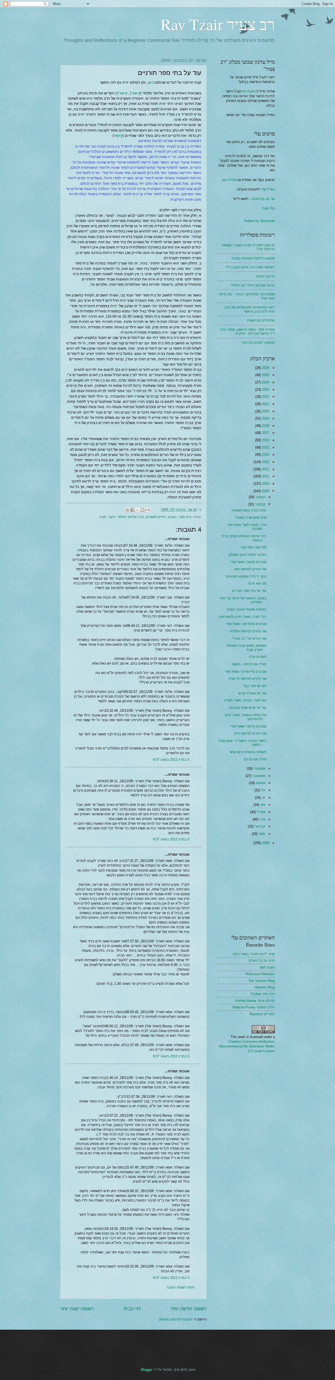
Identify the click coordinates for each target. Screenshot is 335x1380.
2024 (265, 382)
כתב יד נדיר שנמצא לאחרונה (245, 576)
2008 (265, 843)
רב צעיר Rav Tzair (218, 24)
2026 (265, 368)
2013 (265, 462)
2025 (265, 375)
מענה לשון (267, 967)
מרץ (261, 819)
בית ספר (185, 517)
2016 (265, 440)
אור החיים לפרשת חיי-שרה (247, 679)
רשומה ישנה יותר (77, 1308)
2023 (265, 390)
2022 (265, 397)
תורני (102, 517)
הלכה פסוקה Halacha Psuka (253, 1007)
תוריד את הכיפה (254, 759)
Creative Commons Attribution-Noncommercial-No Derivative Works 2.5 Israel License (247, 1046)
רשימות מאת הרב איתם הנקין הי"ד (250, 267)
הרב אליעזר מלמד (131, 517)
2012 (265, 469)
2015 (265, 447)
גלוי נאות (268, 208)
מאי (262, 805)
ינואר (261, 834)
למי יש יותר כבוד (254, 686)
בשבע (172, 517)
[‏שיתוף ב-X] (137, 510)
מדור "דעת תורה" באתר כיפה (254, 954)
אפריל (260, 812)
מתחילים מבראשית (261, 320)
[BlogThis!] (142, 510)
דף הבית (132, 1308)
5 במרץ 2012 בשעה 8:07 (171, 760)
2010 (265, 484)
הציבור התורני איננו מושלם (247, 555)
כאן (150, 82)
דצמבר (259, 497)
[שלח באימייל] (147, 510)
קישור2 (122, 93)
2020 (265, 411)
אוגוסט (260, 783)
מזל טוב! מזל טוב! (253, 547)
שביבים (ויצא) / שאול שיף (248, 562)
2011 (265, 476)
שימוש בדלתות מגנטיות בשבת (253, 258)
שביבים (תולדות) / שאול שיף (246, 624)
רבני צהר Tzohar (262, 994)
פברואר (259, 826)
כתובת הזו (249, 91)
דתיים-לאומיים (156, 517)
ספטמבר (258, 776)
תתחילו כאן (230, 180)
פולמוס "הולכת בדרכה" (258, 343)
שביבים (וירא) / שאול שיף (248, 726)
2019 (265, 418)
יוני (263, 798)
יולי (262, 790)
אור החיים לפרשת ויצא (250, 569)
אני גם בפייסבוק (263, 199)
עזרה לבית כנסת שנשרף (248, 510)
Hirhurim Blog (264, 987)
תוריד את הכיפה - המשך (249, 664)
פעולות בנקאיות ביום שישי (248, 752)
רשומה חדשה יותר (188, 1308)
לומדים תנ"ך (257, 657)
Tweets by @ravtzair (259, 221)
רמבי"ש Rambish (262, 1014)
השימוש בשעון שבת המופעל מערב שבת (246, 647)
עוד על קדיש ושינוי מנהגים (247, 708)
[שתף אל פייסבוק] (132, 510)
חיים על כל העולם (262, 961)
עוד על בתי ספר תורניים (249, 591)
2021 (265, 404)
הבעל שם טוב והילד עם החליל (253, 285)
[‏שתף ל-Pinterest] (127, 510)
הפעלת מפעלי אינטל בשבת (246, 609)
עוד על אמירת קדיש (252, 693)
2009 (265, 491)
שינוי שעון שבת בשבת (251, 517)
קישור (118, 136)
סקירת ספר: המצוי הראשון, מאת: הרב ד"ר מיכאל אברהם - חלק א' (247, 331)
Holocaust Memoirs (260, 974)
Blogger (146, 1370)
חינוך (111, 517)
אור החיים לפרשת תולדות (248, 631)
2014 (265, 455)
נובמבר (259, 504)
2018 (265, 426)
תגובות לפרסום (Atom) (175, 1319)
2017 (265, 433)
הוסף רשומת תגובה (181, 1287)
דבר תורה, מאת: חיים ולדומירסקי (242, 617)
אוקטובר (259, 768)
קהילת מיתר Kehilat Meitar (255, 1001)
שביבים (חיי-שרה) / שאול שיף (245, 671)
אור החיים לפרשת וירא (250, 733)
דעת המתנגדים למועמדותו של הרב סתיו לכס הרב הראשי (249, 309)
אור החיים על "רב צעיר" (249, 638)
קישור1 (135, 93)
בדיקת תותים (265, 276)
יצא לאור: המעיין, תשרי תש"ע (245, 700)
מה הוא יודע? (257, 583)
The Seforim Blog (261, 981)
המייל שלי (267, 189)
